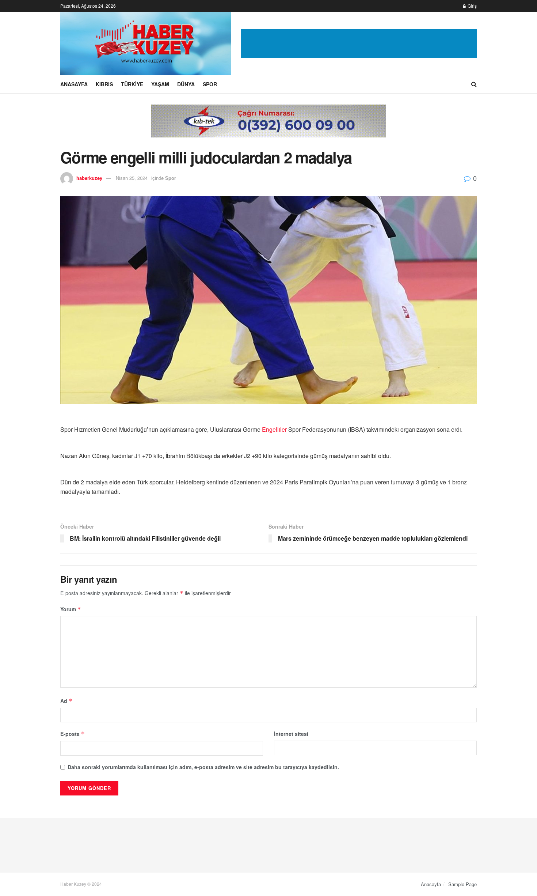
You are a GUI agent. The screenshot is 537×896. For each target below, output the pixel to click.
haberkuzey (89, 177)
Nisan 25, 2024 (132, 177)
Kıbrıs (104, 84)
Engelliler (274, 429)
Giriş (471, 6)
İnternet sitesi (291, 733)
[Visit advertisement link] (359, 43)
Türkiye (132, 84)
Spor (210, 84)
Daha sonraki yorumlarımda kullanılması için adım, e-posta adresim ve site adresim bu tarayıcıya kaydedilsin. (203, 767)
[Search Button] (474, 84)
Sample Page (462, 884)
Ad (66, 700)
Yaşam (160, 84)
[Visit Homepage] (145, 43)
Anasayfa (74, 84)
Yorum (70, 609)
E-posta (72, 733)
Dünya (186, 84)
